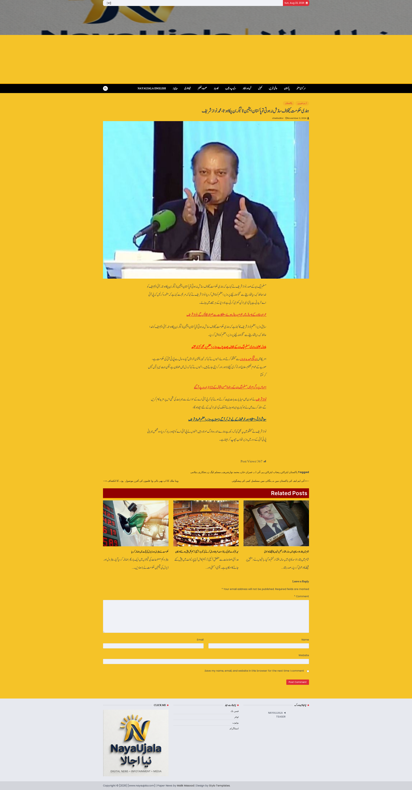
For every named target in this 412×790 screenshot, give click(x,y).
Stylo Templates (219, 785)
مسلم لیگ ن (214, 472)
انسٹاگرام (234, 728)
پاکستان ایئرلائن (289, 472)
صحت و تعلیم (202, 88)
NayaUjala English (152, 88)
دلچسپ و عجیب (230, 88)
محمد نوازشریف (230, 472)
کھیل (260, 88)
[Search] (105, 88)
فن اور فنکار (247, 88)
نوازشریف (261, 399)
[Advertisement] (206, 59)
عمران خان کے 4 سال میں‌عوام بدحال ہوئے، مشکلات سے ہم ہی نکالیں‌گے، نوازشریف (226, 315)
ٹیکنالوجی (187, 88)
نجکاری (202, 472)
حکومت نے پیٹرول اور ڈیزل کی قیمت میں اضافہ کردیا (150, 552)
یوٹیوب (235, 722)
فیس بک (235, 711)
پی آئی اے (259, 472)
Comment (301, 596)
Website (304, 655)
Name (305, 640)
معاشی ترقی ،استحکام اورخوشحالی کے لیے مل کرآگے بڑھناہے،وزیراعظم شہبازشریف (227, 419)
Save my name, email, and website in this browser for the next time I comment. (254, 671)
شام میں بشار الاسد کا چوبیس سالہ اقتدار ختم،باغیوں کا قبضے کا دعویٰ (286, 552)
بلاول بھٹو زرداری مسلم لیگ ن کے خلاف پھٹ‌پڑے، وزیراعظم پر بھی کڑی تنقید (228, 347)
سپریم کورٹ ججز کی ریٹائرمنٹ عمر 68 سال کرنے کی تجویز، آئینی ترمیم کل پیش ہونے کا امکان (207, 552)
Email (200, 640)
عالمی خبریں (273, 88)
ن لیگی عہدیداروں (248, 359)
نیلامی (193, 472)
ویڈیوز (175, 88)
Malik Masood (185, 785)
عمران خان (247, 472)
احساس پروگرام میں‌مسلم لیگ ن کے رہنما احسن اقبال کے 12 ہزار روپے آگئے (230, 387)
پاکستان (287, 88)
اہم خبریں (302, 103)
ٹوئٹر (236, 716)
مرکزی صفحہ (301, 88)
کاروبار (216, 88)
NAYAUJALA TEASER (277, 714)
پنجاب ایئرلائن (272, 472)
